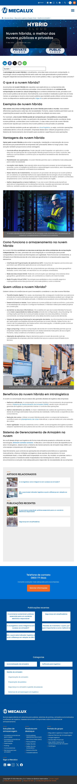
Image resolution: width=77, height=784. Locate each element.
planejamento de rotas (29, 419)
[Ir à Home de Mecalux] (2, 18)
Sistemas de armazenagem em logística (23, 692)
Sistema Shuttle (31, 750)
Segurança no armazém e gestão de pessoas (25, 687)
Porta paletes (31, 741)
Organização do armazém (18, 677)
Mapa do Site (28, 780)
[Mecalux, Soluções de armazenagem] (17, 13)
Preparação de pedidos (17, 682)
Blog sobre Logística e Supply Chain (60, 733)
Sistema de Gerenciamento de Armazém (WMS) (31, 404)
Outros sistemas (9, 748)
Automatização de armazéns (18, 664)
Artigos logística (54, 737)
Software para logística (51, 664)
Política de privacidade (12, 780)
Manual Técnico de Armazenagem (60, 735)
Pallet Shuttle (30, 744)
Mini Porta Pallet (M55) (34, 739)
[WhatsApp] (19, 64)
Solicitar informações (38, 588)
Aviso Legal (54, 778)
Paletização (8, 743)
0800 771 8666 (38, 578)
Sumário (6, 69)
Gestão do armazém (14, 672)
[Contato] (74, 2)
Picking (6, 745)
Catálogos (51, 746)
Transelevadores (32, 752)
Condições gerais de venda (45, 780)
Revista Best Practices (55, 739)
